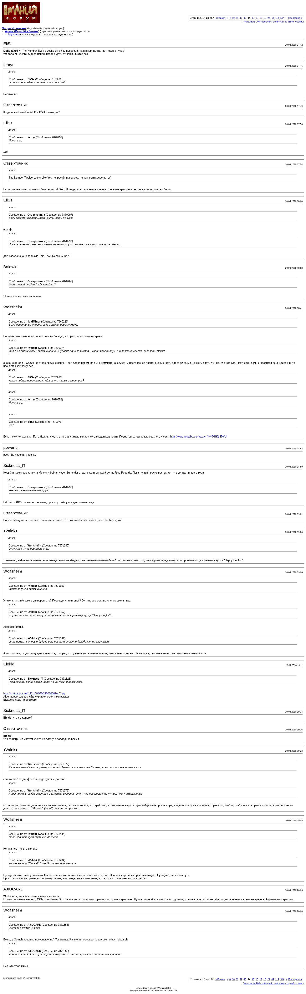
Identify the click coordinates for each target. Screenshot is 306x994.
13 (245, 18)
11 (237, 18)
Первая (220, 18)
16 (257, 18)
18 (265, 18)
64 (272, 18)
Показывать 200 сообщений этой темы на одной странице (273, 21)
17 (261, 18)
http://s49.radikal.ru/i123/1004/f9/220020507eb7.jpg (34, 693)
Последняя (295, 18)
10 (233, 18)
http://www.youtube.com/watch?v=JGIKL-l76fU (198, 436)
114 (277, 18)
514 (282, 18)
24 (268, 18)
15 (253, 18)
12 (241, 18)
